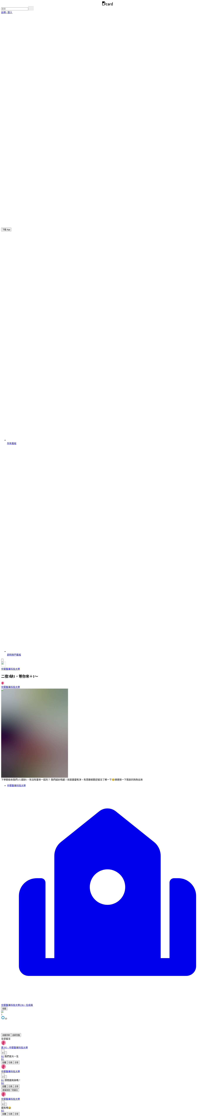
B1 (2, 1080)
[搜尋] (30, 8)
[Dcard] (107, 5)
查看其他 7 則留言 (10, 1090)
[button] (6, 12)
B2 (2, 1056)
